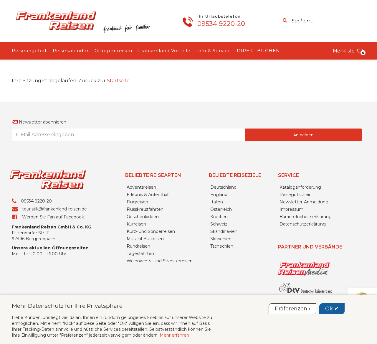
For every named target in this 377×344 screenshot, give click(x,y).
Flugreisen (137, 202)
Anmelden (303, 134)
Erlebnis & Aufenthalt (148, 194)
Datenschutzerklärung (303, 224)
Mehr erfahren (174, 335)
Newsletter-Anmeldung (304, 202)
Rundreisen (138, 246)
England (218, 194)
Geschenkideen (143, 216)
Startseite (118, 80)
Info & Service (213, 50)
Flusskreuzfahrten (145, 209)
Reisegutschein (296, 194)
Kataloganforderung (300, 187)
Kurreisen (136, 224)
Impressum (291, 209)
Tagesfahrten (140, 253)
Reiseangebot (29, 50)
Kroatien (219, 216)
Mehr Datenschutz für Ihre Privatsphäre (67, 305)
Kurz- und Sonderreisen (151, 231)
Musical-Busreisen (145, 238)
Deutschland (223, 187)
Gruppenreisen (113, 50)
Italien (216, 202)
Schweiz (218, 224)
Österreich (221, 209)
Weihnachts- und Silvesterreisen (160, 261)
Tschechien (221, 246)
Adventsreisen (141, 187)
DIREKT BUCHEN (258, 50)
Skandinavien (223, 231)
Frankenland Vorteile (164, 50)
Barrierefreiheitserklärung (306, 216)
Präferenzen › (292, 308)
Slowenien (221, 238)
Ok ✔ (332, 308)
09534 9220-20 (221, 24)
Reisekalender (71, 50)
